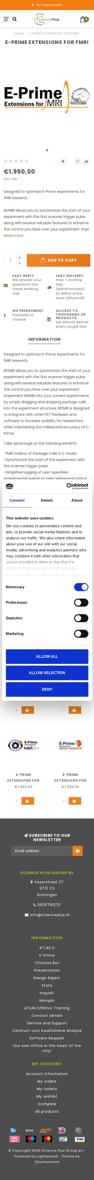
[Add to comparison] (86, 161)
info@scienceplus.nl (49, 914)
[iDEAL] (62, 1130)
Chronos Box (47, 962)
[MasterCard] (47, 1139)
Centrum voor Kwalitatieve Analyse (47, 1030)
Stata (47, 985)
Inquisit (47, 992)
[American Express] (13, 1130)
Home (19, 33)
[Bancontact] (63, 1139)
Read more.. (14, 235)
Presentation (47, 970)
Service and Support (47, 1023)
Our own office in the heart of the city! (47, 1048)
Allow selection (47, 673)
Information (44, 339)
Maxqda (47, 1000)
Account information (47, 1073)
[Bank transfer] (29, 1130)
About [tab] (76, 500)
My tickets (47, 1088)
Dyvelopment (47, 1162)
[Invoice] (78, 1130)
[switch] (81, 603)
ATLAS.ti (47, 947)
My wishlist (47, 1096)
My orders (47, 1081)
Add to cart (62, 260)
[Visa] (79, 1139)
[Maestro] (31, 1139)
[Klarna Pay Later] (14, 1139)
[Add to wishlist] (77, 161)
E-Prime (47, 955)
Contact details (47, 1015)
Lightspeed (47, 1156)
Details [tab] (47, 500)
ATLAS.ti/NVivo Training (47, 1008)
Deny (47, 689)
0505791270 (49, 904)
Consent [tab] (17, 500)
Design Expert (47, 977)
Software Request (47, 1038)
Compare (47, 1103)
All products (47, 1111)
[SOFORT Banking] (46, 1130)
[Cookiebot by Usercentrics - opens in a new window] (67, 486)
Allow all (47, 656)
